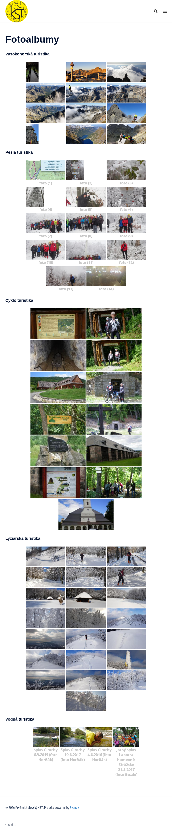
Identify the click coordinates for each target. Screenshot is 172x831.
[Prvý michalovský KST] (16, 11)
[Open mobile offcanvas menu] (165, 11)
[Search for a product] (155, 11)
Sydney (74, 807)
